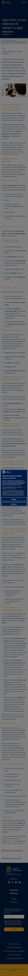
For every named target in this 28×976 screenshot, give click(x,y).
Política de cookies (17, 487)
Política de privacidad (11, 488)
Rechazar (14, 504)
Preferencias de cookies (11, 493)
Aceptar (14, 499)
